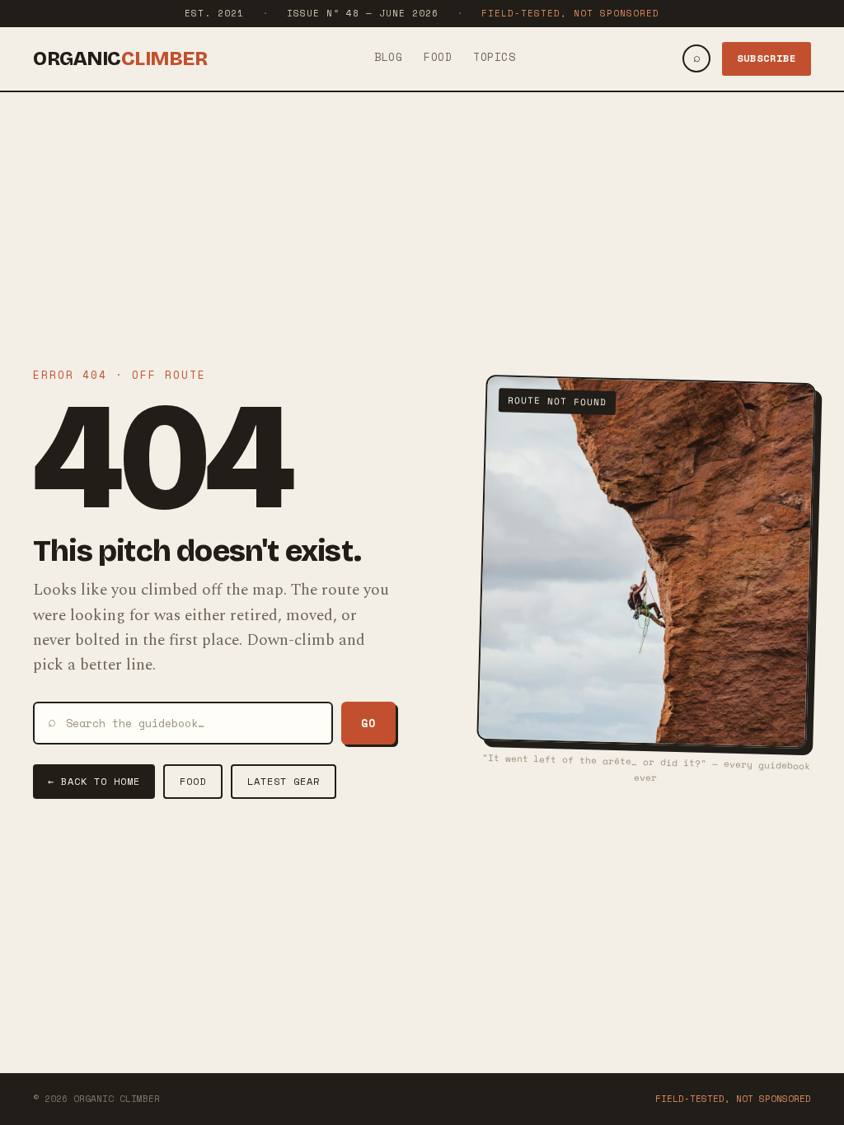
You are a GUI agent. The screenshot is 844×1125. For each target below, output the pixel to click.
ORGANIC (120, 58)
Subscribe (766, 58)
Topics (494, 57)
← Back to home (94, 781)
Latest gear (283, 781)
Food (438, 57)
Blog (388, 57)
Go (368, 723)
